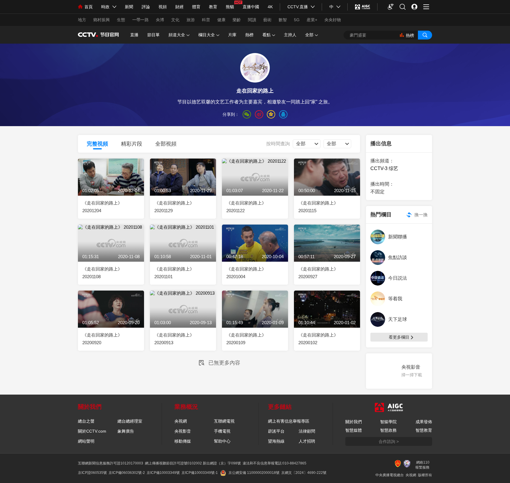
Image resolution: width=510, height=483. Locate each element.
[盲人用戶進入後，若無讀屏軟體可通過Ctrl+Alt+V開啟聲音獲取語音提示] (391, 7)
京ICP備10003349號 (163, 473)
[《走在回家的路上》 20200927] (327, 251)
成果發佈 (424, 421)
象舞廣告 (125, 431)
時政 (105, 6)
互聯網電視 (224, 421)
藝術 (267, 19)
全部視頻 (165, 144)
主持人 (290, 34)
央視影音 (182, 431)
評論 (146, 6)
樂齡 (237, 19)
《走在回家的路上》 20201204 (102, 206)
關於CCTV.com (92, 431)
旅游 (191, 19)
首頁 (88, 6)
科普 (206, 19)
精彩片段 (131, 144)
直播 (134, 34)
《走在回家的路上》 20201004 (246, 272)
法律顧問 (307, 431)
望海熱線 (276, 441)
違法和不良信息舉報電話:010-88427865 (274, 463)
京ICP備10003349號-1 (200, 473)
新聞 (129, 6)
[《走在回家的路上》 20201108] (111, 251)
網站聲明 (86, 441)
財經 (179, 6)
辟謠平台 (276, 431)
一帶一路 (140, 19)
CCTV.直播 (297, 6)
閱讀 (252, 19)
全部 (309, 34)
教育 (213, 6)
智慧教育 (424, 430)
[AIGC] (362, 7)
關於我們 (353, 421)
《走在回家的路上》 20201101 (174, 272)
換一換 (421, 214)
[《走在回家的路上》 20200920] (111, 317)
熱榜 (249, 34)
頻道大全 (177, 34)
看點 (266, 34)
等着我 (395, 298)
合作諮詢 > (389, 441)
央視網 (180, 421)
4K (270, 6)
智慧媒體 (353, 430)
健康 (221, 19)
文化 (175, 19)
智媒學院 (388, 421)
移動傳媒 (182, 441)
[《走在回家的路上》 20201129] (183, 185)
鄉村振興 (101, 19)
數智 (283, 19)
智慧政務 (388, 430)
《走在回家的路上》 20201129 (174, 206)
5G (297, 19)
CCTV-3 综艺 (384, 168)
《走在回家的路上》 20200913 (174, 338)
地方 (82, 19)
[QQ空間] (271, 114)
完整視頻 (97, 144)
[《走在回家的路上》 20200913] (183, 317)
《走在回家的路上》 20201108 (102, 272)
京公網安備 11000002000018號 (253, 473)
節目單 (153, 34)
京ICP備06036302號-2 (127, 473)
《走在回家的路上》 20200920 (102, 338)
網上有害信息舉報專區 (288, 421)
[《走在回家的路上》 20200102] (327, 317)
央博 (160, 19)
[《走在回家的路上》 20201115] (327, 185)
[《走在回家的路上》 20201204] (111, 185)
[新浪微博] (259, 114)
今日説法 (397, 278)
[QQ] (283, 114)
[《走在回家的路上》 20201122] (255, 185)
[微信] (247, 114)
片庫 (232, 34)
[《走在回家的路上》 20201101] (183, 251)
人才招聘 (307, 441)
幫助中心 (222, 441)
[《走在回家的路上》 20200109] (255, 317)
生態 (121, 19)
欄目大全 (206, 34)
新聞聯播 (397, 236)
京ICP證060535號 (92, 473)
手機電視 (222, 431)
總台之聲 (86, 421)
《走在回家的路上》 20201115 (318, 206)
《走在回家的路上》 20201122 (246, 206)
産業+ (312, 19)
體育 (196, 6)
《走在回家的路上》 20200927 (318, 272)
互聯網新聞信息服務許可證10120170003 (110, 463)
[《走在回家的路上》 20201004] (255, 251)
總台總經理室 (129, 421)
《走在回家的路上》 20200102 (318, 338)
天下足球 (397, 319)
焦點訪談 (397, 257)
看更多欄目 (399, 337)
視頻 (162, 6)
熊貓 (230, 6)
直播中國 (251, 6)
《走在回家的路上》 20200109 (246, 338)
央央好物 (332, 19)
